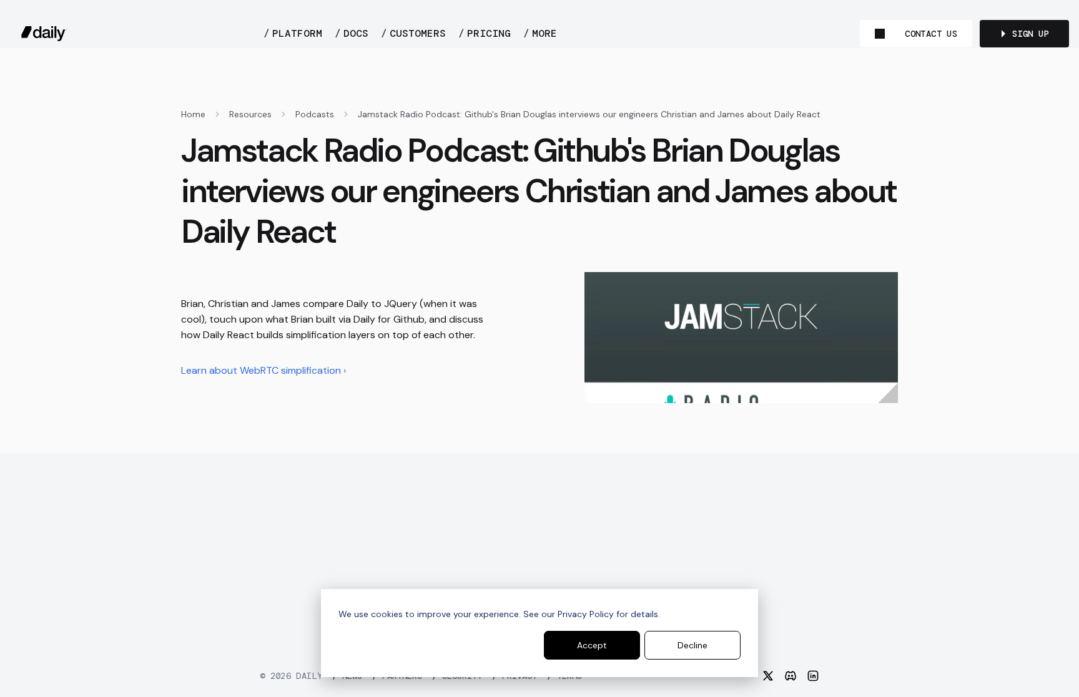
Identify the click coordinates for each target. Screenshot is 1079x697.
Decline (692, 645)
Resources (250, 114)
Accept (592, 645)
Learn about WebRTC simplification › (263, 370)
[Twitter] (768, 676)
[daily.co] (44, 33)
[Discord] (790, 676)
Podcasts (314, 114)
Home (193, 114)
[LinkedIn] (813, 676)
